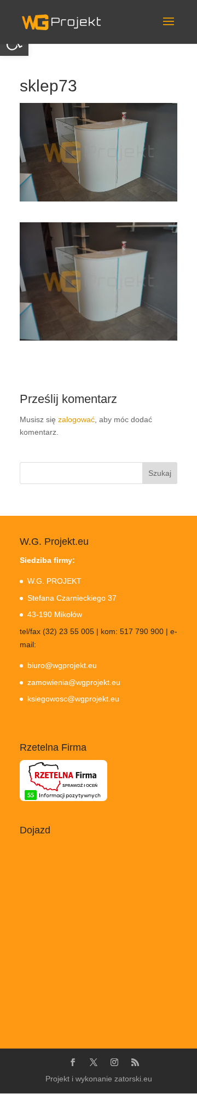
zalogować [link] (76, 419)
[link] (61, 21)
